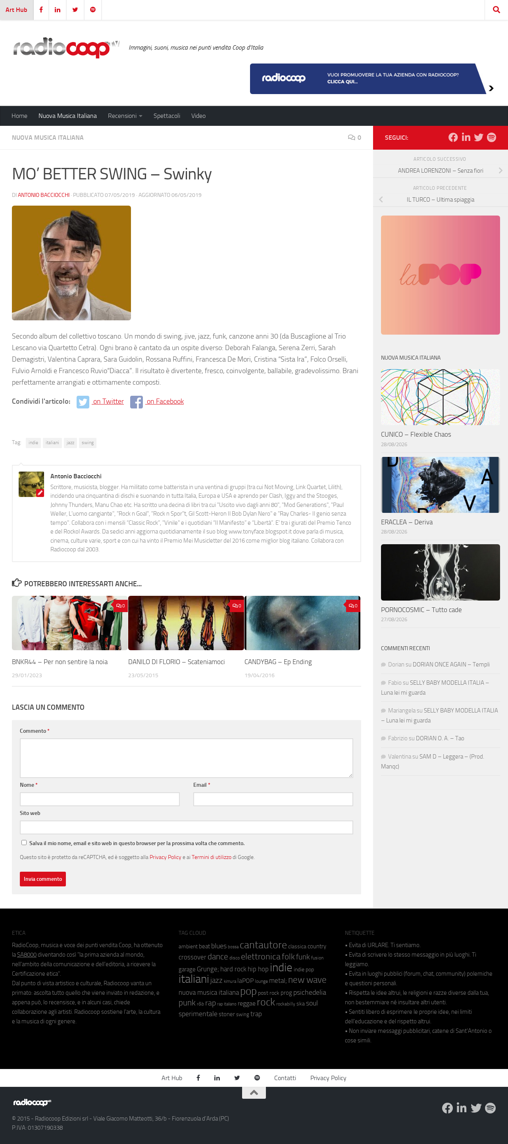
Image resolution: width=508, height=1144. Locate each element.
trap (256, 1014)
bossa (233, 946)
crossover (192, 957)
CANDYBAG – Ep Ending (278, 661)
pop (248, 991)
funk (303, 957)
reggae (247, 1003)
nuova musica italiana (209, 992)
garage (187, 969)
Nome (29, 785)
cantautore (263, 945)
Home (19, 115)
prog (286, 992)
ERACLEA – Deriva (407, 522)
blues (219, 946)
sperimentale (198, 1013)
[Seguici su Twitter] (478, 137)
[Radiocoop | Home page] (66, 48)
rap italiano (227, 1004)
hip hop (258, 969)
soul (312, 1003)
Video (198, 115)
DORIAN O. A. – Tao (440, 738)
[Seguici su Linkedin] (466, 137)
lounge (261, 981)
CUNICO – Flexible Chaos (416, 434)
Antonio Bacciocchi (43, 195)
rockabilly (285, 1004)
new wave (307, 980)
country (317, 946)
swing (88, 442)
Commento (35, 731)
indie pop (304, 969)
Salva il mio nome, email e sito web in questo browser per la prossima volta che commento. (136, 843)
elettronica (261, 956)
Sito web (30, 813)
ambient (188, 946)
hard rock (233, 969)
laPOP (245, 980)
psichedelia (309, 992)
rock (266, 1002)
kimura (230, 981)
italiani (52, 442)
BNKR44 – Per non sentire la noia (60, 661)
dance (218, 956)
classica (297, 946)
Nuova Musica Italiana (67, 115)
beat (204, 946)
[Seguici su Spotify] (491, 137)
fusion (317, 958)
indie (33, 442)
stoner (227, 1014)
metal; (278, 980)
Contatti (285, 1078)
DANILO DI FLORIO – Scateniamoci (176, 661)
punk (187, 1002)
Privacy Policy (165, 857)
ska (300, 1003)
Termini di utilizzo (211, 857)
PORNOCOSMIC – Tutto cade (421, 610)
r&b (200, 1004)
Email (201, 785)
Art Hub (16, 9)
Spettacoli (167, 115)
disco (234, 958)
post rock (268, 993)
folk (288, 956)
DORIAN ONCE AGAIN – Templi (451, 664)
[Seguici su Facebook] (453, 137)
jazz (70, 442)
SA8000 (27, 954)
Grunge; (208, 969)
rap (210, 1002)
